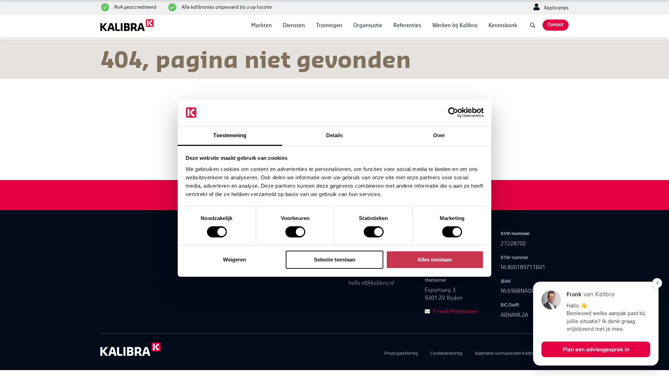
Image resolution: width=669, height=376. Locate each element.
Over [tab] (439, 135)
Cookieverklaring (446, 353)
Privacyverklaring (401, 353)
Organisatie (367, 25)
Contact (555, 24)
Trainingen (329, 25)
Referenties (407, 25)
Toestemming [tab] (229, 135)
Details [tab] (334, 135)
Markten (261, 25)
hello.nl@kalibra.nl (371, 283)
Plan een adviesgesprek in (596, 349)
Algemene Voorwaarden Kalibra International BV (522, 353)
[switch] (295, 231)
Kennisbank (503, 25)
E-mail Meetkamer (455, 311)
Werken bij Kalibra (454, 25)
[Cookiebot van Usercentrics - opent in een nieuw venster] (453, 112)
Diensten (294, 25)
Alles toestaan (434, 260)
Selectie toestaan (334, 260)
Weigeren (234, 260)
